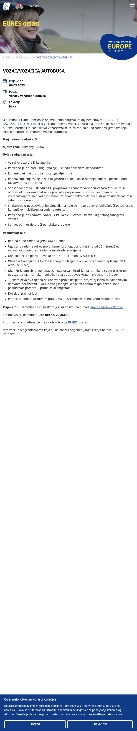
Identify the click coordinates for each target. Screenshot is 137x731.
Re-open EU (11, 334)
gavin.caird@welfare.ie (106, 307)
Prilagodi (35, 724)
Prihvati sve (100, 724)
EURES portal (77, 322)
